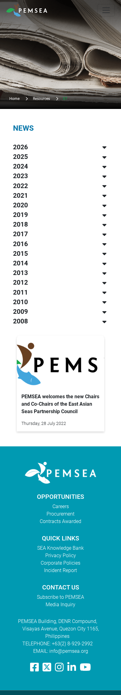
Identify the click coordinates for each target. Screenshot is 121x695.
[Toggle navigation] (106, 10)
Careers (60, 506)
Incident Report (60, 570)
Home (14, 99)
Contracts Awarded (60, 521)
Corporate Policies (60, 563)
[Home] (29, 10)
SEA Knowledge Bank (60, 548)
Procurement (60, 514)
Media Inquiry (60, 604)
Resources (41, 99)
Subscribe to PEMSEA (60, 597)
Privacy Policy (60, 555)
